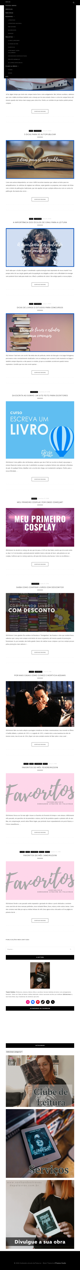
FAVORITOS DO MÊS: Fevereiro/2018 (40, 767)
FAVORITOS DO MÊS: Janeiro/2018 (40, 855)
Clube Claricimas (13, 40)
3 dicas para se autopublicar (40, 134)
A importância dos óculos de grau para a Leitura (40, 222)
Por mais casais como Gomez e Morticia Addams (40, 675)
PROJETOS (9, 37)
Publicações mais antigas (17, 939)
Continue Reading (40, 111)
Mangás (10, 33)
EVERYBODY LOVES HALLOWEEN (13, 51)
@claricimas (67, 994)
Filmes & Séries (11, 66)
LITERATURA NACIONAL (15, 23)
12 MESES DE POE (13, 43)
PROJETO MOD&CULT (14, 59)
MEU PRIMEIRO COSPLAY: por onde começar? (40, 502)
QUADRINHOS (12, 30)
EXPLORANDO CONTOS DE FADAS (17, 56)
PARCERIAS (9, 13)
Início (8, 2)
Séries (10, 73)
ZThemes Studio (60, 1263)
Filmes (10, 69)
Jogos (31, 763)
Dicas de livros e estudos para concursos (40, 308)
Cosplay (34, 498)
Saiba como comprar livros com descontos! (40, 587)
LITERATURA (11, 20)
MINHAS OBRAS (11, 5)
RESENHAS (9, 16)
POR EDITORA (12, 26)
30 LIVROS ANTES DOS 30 (15, 62)
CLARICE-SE (11, 47)
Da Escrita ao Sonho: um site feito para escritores (40, 396)
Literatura (37, 130)
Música (41, 851)
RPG (7, 76)
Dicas (30, 130)
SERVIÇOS (9, 9)
